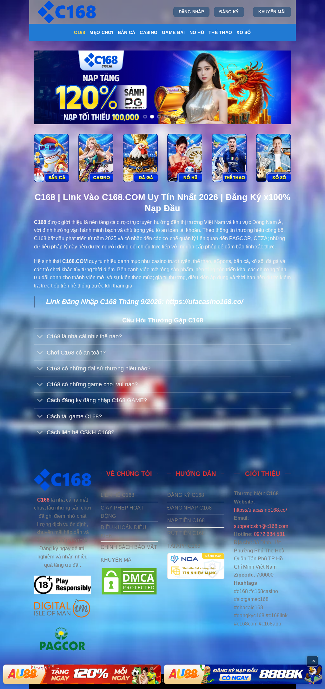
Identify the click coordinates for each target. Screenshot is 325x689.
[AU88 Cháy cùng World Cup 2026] (243, 674)
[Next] (278, 87)
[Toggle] (40, 337)
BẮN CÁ (127, 32)
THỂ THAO (220, 32)
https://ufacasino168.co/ (204, 302)
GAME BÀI (173, 32)
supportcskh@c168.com (261, 526)
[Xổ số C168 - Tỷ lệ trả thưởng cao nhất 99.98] (273, 158)
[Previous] (47, 87)
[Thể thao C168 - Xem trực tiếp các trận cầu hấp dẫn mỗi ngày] (229, 158)
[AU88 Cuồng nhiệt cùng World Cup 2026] (82, 674)
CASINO (148, 32)
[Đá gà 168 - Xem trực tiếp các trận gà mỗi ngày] (140, 158)
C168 (79, 32)
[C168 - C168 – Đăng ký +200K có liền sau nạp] (67, 12)
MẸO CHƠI (101, 32)
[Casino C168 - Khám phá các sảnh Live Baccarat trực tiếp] (95, 158)
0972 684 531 (269, 534)
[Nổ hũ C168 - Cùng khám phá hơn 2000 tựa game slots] (184, 158)
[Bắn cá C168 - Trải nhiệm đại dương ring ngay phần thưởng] (51, 158)
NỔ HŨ (196, 32)
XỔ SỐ (243, 32)
